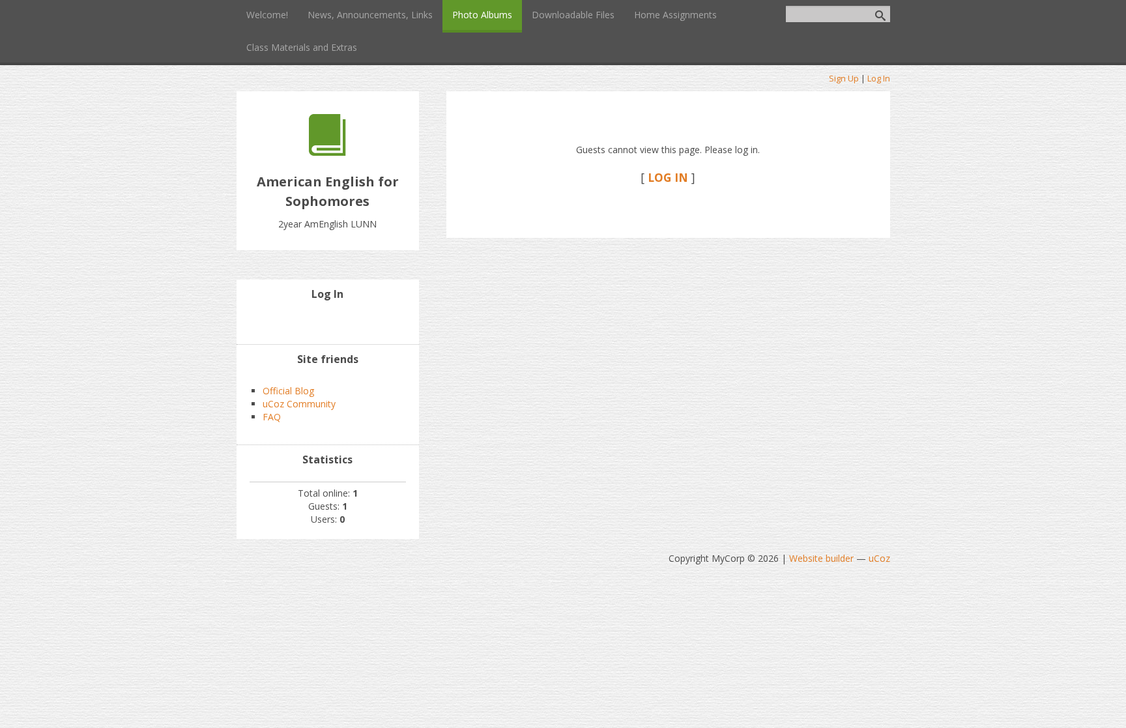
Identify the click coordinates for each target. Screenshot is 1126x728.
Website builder (821, 558)
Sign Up (844, 78)
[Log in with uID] (328, 321)
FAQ (272, 417)
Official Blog (288, 391)
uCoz (879, 558)
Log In (878, 78)
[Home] (327, 152)
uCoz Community (299, 404)
